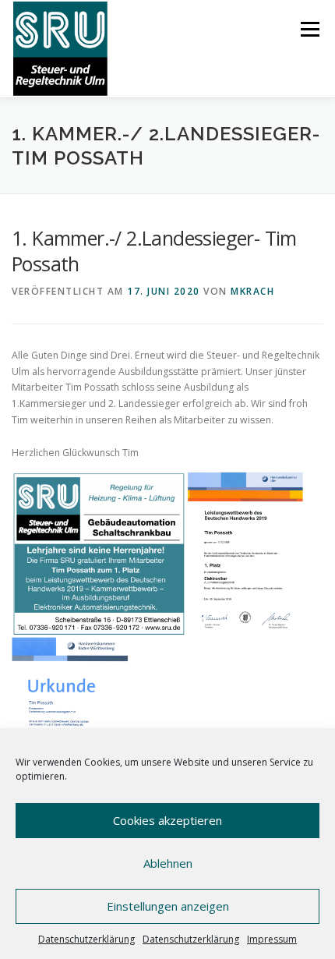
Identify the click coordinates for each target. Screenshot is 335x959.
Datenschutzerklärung (86, 939)
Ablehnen (167, 863)
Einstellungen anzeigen (168, 906)
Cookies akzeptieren (167, 820)
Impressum (272, 939)
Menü (309, 29)
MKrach (252, 291)
